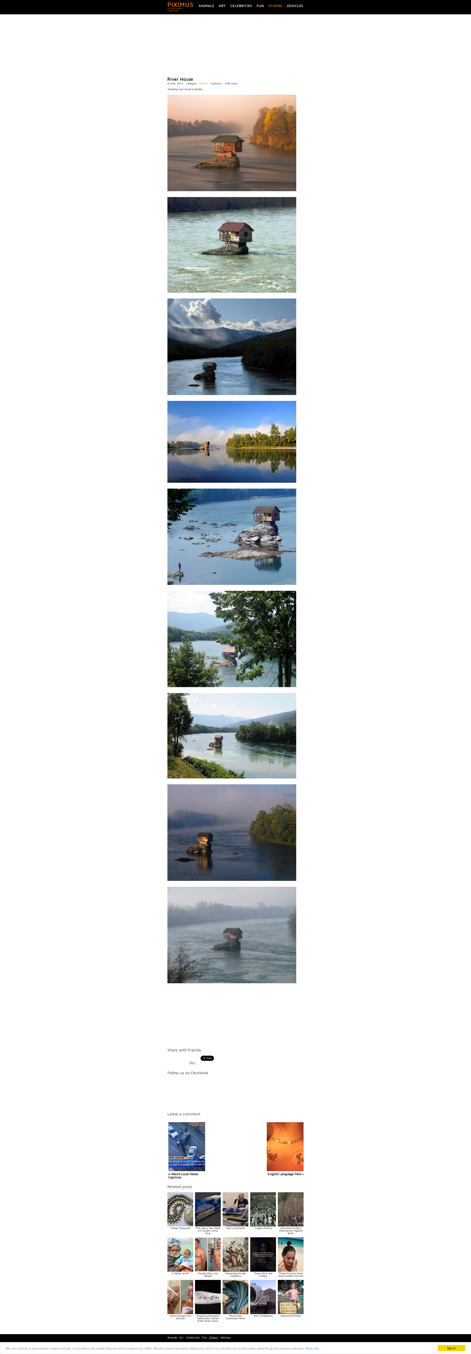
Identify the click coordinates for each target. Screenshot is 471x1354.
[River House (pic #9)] (231, 982)
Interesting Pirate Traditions (235, 1274)
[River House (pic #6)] (231, 686)
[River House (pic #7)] (231, 777)
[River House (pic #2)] (231, 291)
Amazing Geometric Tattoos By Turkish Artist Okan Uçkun (207, 1318)
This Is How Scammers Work (235, 1317)
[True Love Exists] (235, 1225)
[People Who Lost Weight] (208, 1270)
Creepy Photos (263, 1228)
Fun (260, 6)
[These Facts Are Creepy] (263, 1270)
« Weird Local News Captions (183, 1175)
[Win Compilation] (263, 1313)
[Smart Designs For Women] (180, 1313)
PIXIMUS (180, 4)
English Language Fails (284, 1174)
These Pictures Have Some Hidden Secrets (290, 1274)
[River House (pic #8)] (231, 879)
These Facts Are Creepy (263, 1274)
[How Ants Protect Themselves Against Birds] (291, 1225)
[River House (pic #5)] (231, 583)
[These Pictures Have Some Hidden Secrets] (291, 1270)
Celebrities (241, 6)
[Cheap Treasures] (180, 1225)
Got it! (451, 1348)
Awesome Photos (291, 1315)
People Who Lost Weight (208, 1274)
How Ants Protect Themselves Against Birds (291, 1230)
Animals (206, 6)
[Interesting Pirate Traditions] (235, 1270)
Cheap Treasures (180, 1228)
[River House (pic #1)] (231, 190)
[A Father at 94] (180, 1270)
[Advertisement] (235, 45)
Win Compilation (263, 1315)
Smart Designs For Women (180, 1317)
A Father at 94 (180, 1273)
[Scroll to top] (426, 1338)
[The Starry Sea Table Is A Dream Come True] (208, 1225)
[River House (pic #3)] (231, 394)
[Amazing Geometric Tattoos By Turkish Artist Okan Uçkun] (208, 1313)
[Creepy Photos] (263, 1225)
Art (222, 6)
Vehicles (295, 6)
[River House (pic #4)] (231, 481)
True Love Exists (235, 1228)
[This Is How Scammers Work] (235, 1313)
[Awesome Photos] (291, 1313)
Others (275, 6)
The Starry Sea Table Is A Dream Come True (208, 1230)
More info (312, 1348)
